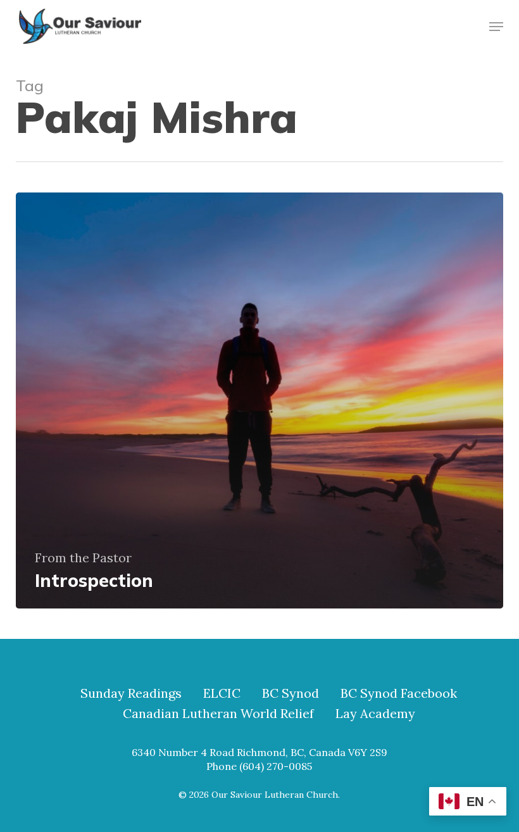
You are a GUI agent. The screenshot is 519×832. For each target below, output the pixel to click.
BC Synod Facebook (399, 693)
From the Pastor (83, 557)
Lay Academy (375, 713)
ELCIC (222, 693)
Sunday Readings (131, 693)
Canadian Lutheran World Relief (218, 713)
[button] (496, 26)
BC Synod (290, 693)
